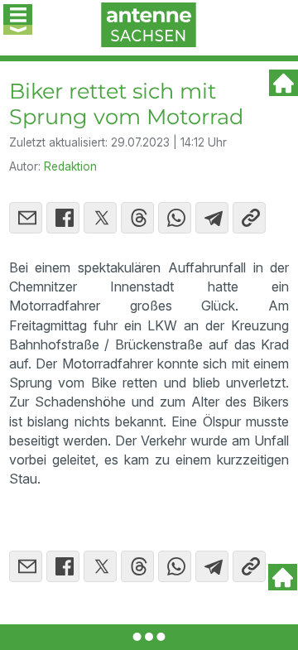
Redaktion (70, 166)
